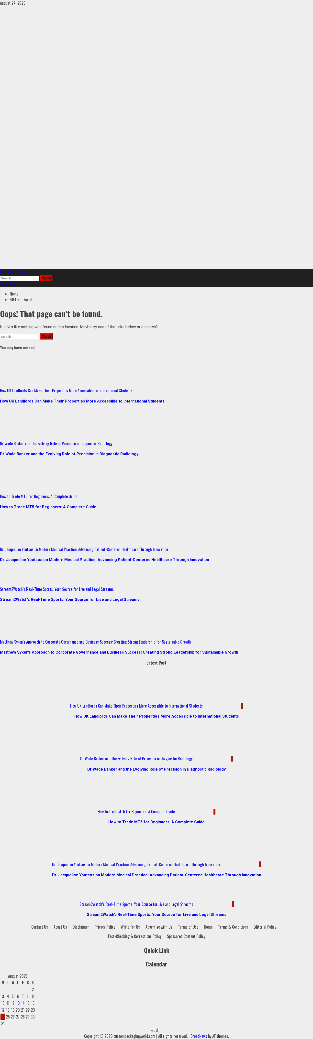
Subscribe (7, 284)
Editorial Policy (265, 927)
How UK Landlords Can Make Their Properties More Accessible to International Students (66, 390)
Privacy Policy (105, 927)
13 (18, 1003)
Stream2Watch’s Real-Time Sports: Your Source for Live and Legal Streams (57, 589)
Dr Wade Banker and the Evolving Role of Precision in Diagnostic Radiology (56, 443)
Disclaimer (81, 927)
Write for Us (130, 927)
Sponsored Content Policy (186, 936)
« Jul (154, 1030)
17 (2, 1010)
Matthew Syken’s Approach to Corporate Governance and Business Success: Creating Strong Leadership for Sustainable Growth (95, 642)
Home (208, 927)
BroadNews (198, 1036)
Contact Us (39, 927)
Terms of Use (188, 927)
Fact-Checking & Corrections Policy (134, 936)
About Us (60, 927)
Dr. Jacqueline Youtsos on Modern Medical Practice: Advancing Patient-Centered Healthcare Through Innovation (84, 549)
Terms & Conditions (233, 927)
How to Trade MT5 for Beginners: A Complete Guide (38, 496)
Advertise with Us (158, 927)
